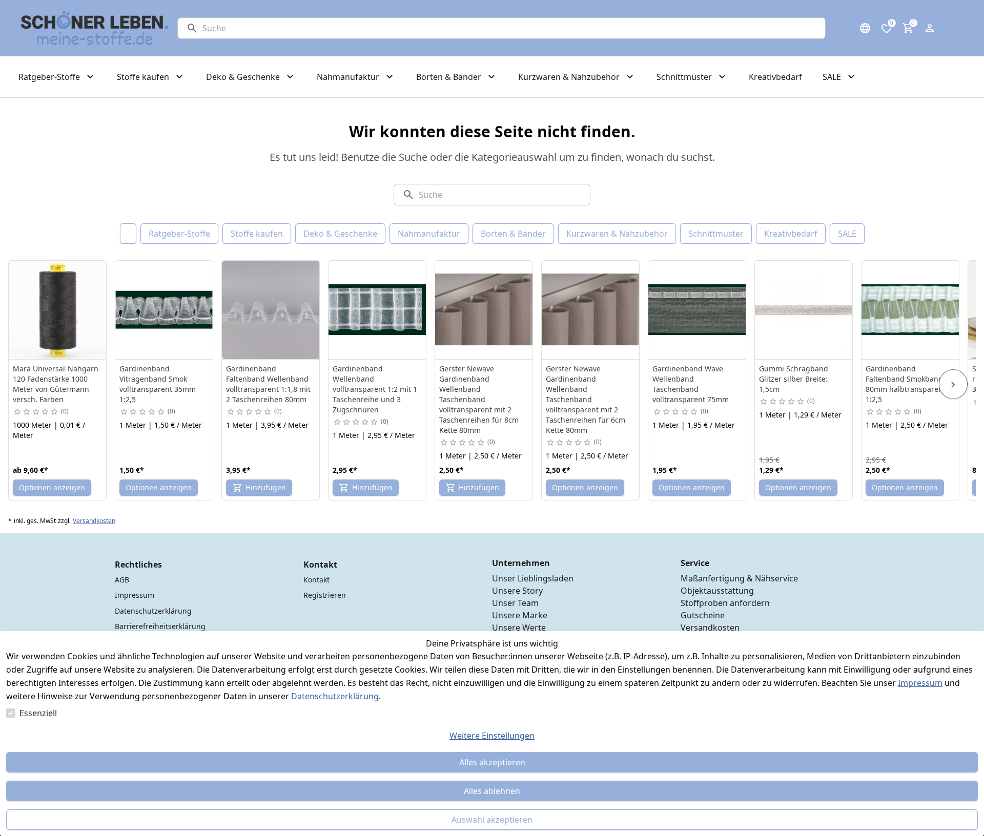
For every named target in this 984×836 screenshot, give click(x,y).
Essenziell (38, 713)
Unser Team (515, 603)
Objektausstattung (717, 590)
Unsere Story (517, 590)
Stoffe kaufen (257, 233)
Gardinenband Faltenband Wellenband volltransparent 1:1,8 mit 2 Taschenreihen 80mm (268, 384)
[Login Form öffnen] (929, 28)
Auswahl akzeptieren (492, 819)
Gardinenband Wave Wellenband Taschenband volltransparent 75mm (690, 384)
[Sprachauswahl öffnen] (865, 28)
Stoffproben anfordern (725, 603)
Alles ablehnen (492, 791)
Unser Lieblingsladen (532, 578)
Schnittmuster (716, 233)
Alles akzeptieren (492, 762)
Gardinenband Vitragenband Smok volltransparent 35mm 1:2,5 (157, 384)
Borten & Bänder (513, 233)
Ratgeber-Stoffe (179, 233)
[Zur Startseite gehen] (94, 28)
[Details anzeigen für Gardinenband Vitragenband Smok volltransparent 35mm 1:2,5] (164, 310)
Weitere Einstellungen (492, 735)
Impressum (920, 682)
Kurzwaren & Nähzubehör (617, 233)
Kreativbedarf (790, 233)
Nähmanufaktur (429, 233)
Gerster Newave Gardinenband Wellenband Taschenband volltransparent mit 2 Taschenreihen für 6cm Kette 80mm (585, 399)
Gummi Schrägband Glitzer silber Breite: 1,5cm (793, 379)
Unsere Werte (519, 627)
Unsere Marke (519, 615)
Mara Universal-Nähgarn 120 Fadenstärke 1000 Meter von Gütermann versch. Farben (55, 384)
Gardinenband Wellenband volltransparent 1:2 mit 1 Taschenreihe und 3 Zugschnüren (375, 389)
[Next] (953, 384)
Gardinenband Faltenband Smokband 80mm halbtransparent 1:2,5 (906, 384)
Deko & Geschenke (340, 233)
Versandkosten (94, 521)
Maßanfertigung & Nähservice (739, 578)
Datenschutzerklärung (335, 696)
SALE (847, 233)
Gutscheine (703, 615)
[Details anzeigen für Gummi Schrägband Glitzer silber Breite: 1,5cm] (804, 310)
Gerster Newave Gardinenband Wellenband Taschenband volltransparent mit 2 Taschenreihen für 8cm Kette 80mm (479, 399)
